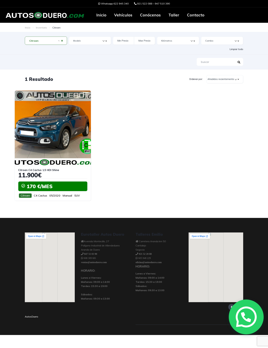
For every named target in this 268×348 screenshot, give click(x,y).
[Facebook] (231, 307)
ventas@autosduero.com (94, 262)
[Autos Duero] (45, 15)
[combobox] (46, 41)
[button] (246, 317)
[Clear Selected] (62, 40)
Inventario (41, 27)
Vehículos (123, 15)
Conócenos (150, 15)
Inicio (101, 15)
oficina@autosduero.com (149, 262)
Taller (173, 15)
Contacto (195, 15)
